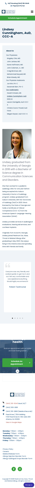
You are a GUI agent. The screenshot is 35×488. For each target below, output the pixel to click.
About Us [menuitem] (10, 51)
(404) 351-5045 (18, 378)
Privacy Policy (8, 449)
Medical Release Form (11, 454)
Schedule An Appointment (16, 362)
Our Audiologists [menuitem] (12, 90)
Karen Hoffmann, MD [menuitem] (15, 65)
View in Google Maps (14, 422)
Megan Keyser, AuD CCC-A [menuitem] (17, 114)
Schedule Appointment (17, 18)
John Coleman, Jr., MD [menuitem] (15, 68)
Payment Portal (18, 6)
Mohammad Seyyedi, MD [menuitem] (16, 74)
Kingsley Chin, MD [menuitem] (13, 58)
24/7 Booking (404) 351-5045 (18, 3)
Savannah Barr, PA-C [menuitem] (15, 87)
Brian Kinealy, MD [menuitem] (13, 77)
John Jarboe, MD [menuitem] (13, 61)
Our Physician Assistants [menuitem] (15, 80)
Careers (6, 451)
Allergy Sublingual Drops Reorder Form (17, 458)
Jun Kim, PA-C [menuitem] (12, 83)
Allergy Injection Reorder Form (14, 456)
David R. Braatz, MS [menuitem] (14, 93)
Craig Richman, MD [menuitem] (14, 71)
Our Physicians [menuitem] (11, 55)
